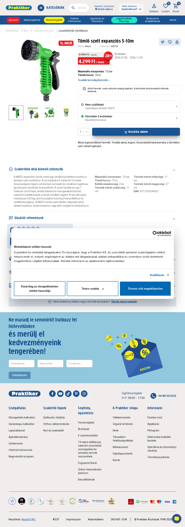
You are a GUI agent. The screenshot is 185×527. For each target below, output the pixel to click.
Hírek (116, 430)
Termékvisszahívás (158, 457)
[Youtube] (60, 393)
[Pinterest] (76, 393)
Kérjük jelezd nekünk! (124, 301)
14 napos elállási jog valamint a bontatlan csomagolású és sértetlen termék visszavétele (90, 449)
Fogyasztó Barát (87, 463)
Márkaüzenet (120, 447)
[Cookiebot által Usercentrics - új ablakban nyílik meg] (155, 233)
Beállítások (157, 274)
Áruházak (83, 429)
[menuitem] (154, 7)
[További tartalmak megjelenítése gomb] (66, 112)
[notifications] (177, 42)
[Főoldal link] (19, 7)
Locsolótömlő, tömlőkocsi (73, 30)
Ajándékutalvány (18, 437)
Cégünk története (123, 424)
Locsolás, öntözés (43, 30)
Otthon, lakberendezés (56, 424)
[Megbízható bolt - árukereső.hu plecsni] (72, 501)
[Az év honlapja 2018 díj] (31, 501)
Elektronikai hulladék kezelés (159, 439)
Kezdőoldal (12, 30)
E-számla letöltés (88, 435)
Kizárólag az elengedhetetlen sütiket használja (39, 288)
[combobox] (79, 7)
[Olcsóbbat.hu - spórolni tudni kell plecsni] (98, 501)
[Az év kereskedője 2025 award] (111, 501)
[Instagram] (84, 393)
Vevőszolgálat (86, 422)
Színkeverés (16, 443)
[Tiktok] (68, 393)
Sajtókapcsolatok (122, 453)
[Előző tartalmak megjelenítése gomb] (8, 112)
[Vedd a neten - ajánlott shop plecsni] (84, 501)
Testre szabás (90, 288)
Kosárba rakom (138, 132)
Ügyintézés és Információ (97, 20)
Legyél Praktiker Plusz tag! (124, 20)
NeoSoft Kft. (29, 519)
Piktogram (153, 430)
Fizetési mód (154, 417)
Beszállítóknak (86, 479)
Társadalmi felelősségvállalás (123, 439)
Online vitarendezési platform (89, 471)
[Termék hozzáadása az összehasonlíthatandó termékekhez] (162, 42)
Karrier (173, 20)
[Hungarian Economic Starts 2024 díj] (12, 501)
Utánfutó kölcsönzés (20, 450)
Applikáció (153, 424)
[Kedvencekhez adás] (169, 42)
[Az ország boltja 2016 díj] (50, 501)
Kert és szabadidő (53, 430)
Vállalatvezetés (121, 417)
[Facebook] (52, 393)
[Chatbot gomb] (176, 518)
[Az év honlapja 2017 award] (61, 501)
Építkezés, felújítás (54, 417)
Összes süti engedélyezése (145, 288)
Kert (25, 30)
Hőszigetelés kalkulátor (22, 417)
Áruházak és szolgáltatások (152, 20)
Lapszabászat (17, 430)
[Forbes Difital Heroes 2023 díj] (21, 501)
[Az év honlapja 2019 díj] (40, 501)
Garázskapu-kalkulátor (22, 424)
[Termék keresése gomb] (73, 7)
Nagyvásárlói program (21, 456)
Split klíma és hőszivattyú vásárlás (161, 449)
